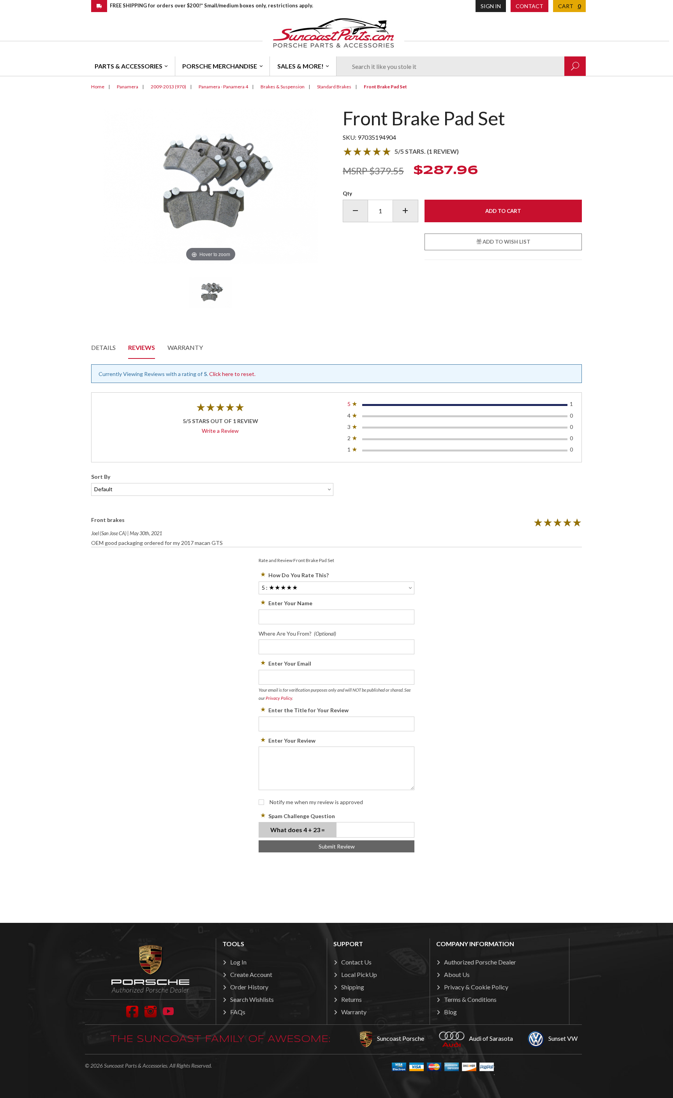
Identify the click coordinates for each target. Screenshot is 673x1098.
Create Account (251, 974)
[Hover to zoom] (210, 185)
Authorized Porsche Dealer (480, 962)
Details (103, 347)
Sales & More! (300, 66)
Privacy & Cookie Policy (476, 987)
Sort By (100, 476)
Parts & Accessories (128, 66)
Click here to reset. (232, 374)
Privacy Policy (279, 698)
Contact (529, 6)
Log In (238, 962)
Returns (351, 999)
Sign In (491, 6)
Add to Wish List (505, 242)
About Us (457, 974)
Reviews (141, 347)
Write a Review (220, 430)
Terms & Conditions (470, 999)
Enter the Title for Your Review (308, 710)
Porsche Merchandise (219, 66)
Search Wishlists (252, 999)
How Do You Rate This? (298, 575)
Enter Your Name (290, 603)
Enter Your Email (289, 663)
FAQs (237, 1011)
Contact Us (356, 962)
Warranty (185, 347)
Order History (249, 987)
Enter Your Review (291, 740)
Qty (347, 193)
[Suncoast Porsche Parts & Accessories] (333, 32)
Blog (450, 1011)
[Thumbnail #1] (211, 292)
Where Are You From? (297, 633)
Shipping (352, 987)
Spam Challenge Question (301, 816)
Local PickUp (359, 974)
